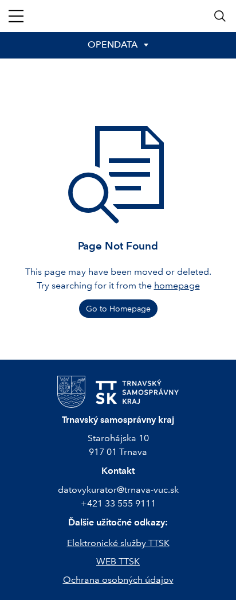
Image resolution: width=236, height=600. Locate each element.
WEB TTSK (118, 561)
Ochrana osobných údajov (118, 579)
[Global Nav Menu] (16, 16)
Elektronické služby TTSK (118, 542)
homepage (177, 285)
